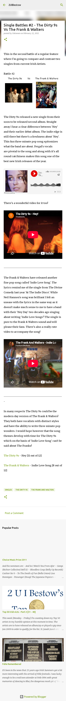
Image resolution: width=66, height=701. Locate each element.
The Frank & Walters (16, 465)
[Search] (62, 5)
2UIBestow (15, 5)
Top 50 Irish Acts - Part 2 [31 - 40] (19, 612)
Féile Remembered (11, 664)
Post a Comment (14, 513)
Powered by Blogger (34, 696)
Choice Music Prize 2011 (14, 560)
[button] (5, 40)
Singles (8, 490)
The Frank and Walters (42, 490)
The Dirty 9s (11, 455)
